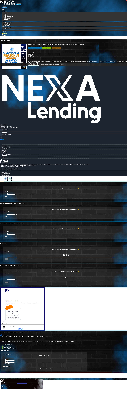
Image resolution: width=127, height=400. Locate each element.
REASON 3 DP (5, 40)
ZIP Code (66, 255)
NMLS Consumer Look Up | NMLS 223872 (11, 326)
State (7, 193)
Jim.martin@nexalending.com (6, 134)
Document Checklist (5, 145)
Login (3, 156)
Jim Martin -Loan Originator (9, 170)
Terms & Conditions (5, 148)
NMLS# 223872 (4, 151)
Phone (6, 361)
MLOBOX (20, 170)
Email (6, 359)
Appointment (19, 4)
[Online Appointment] (4, 8)
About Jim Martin (5, 152)
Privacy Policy (4, 150)
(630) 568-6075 (4, 132)
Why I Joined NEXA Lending (6, 154)
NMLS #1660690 (3, 125)
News (12, 42)
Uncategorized (15, 42)
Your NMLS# (7, 363)
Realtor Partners (4, 155)
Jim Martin (20, 42)
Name (6, 357)
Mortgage (8, 42)
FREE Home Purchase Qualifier (7, 146)
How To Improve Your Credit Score (7, 147)
